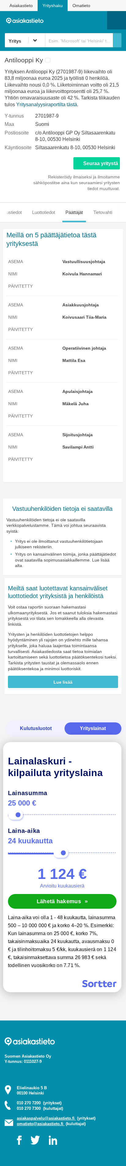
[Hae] (117, 40)
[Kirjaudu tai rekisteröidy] (99, 20)
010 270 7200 (39, 1103)
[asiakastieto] (26, 20)
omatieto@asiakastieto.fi (41, 1123)
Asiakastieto (21, 5)
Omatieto (81, 5)
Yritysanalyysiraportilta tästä (46, 104)
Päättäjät (74, 212)
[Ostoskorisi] (71, 20)
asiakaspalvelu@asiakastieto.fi (46, 1118)
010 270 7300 (40, 1108)
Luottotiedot (43, 212)
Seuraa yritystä (100, 163)
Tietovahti (102, 212)
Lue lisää (63, 682)
